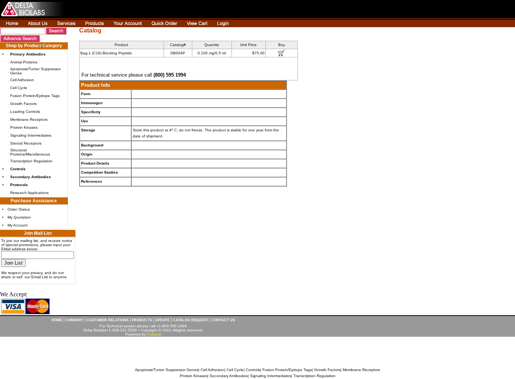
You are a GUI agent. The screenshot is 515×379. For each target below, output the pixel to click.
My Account (18, 225)
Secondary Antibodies (229, 376)
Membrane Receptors (29, 119)
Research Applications (29, 193)
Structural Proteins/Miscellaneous (30, 152)
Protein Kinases (24, 127)
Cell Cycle (18, 88)
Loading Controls (25, 111)
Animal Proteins (23, 62)
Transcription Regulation (31, 161)
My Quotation (19, 217)
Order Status (19, 209)
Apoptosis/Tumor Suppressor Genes (166, 370)
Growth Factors (23, 104)
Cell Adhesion (22, 80)
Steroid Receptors (25, 143)
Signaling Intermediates (30, 135)
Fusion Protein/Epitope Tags (35, 96)
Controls (253, 370)
